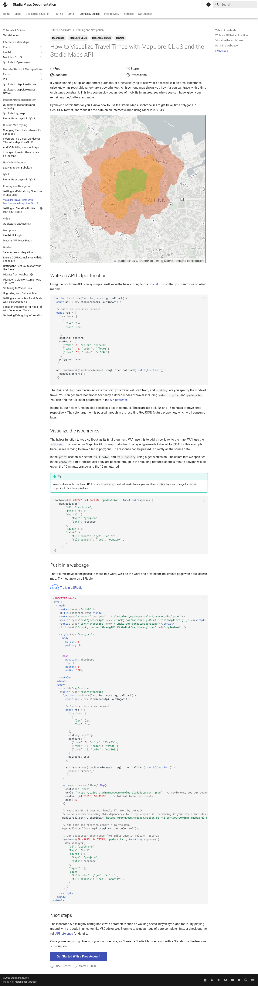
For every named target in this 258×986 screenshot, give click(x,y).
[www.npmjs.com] (253, 980)
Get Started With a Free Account (78, 956)
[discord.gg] (232, 980)
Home (6, 13)
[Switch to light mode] (208, 4)
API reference (118, 400)
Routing (58, 13)
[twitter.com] (239, 980)
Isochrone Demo (130, 749)
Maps (18, 13)
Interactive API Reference (119, 13)
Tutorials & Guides (89, 13)
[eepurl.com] (219, 980)
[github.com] (246, 980)
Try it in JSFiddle (70, 587)
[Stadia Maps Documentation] (5, 4)
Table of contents (225, 30)
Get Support (145, 13)
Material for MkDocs (26, 981)
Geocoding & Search (37, 13)
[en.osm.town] (212, 980)
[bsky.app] (225, 980)
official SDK (157, 284)
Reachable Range (101, 37)
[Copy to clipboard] (204, 298)
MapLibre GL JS (78, 37)
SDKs (71, 13)
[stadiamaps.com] (205, 980)
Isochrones (58, 37)
